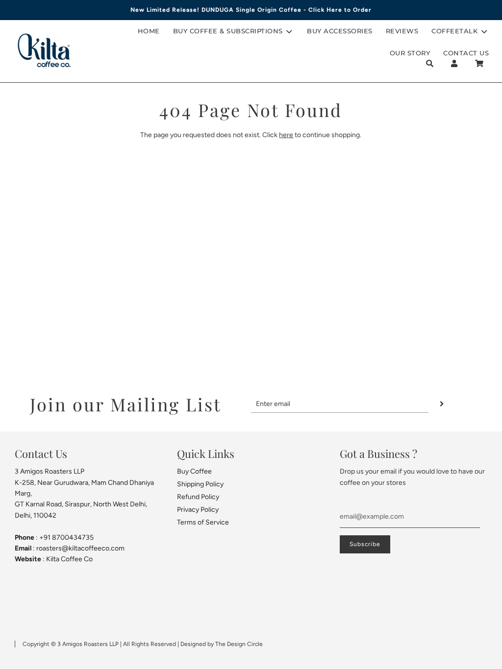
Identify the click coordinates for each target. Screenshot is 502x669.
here (286, 135)
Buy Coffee (194, 471)
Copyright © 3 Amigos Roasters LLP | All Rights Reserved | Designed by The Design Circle (143, 644)
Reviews (402, 31)
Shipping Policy (200, 484)
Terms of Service (203, 522)
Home (149, 31)
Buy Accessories (340, 31)
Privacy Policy (198, 509)
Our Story (410, 53)
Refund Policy (198, 497)
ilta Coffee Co (71, 559)
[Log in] (454, 63)
